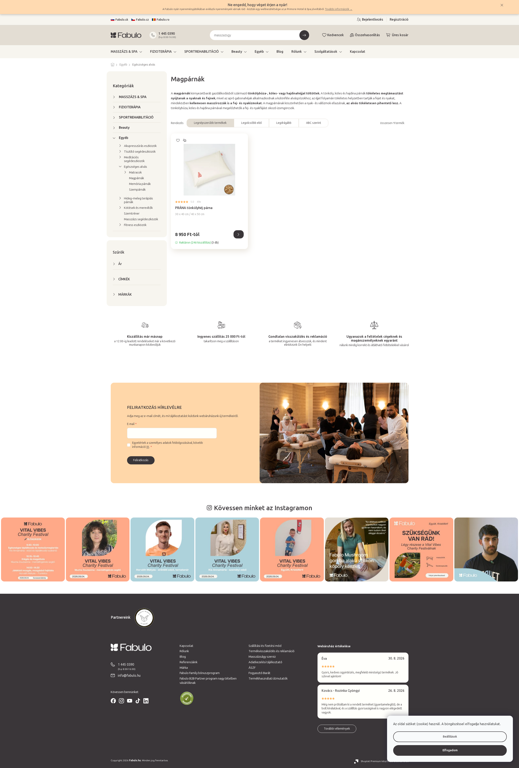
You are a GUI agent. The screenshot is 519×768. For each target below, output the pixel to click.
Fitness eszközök (135, 225)
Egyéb (123, 138)
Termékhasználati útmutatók (268, 678)
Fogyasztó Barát (259, 673)
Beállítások (450, 736)
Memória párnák (140, 184)
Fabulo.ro (163, 19)
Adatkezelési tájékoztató (265, 662)
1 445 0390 (166, 34)
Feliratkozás (140, 460)
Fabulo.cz (142, 19)
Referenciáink (188, 662)
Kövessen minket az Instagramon (263, 508)
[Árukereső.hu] (187, 698)
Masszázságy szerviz (262, 656)
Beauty (124, 128)
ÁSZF (252, 668)
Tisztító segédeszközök (140, 151)
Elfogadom (450, 750)
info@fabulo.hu (129, 675)
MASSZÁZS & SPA (132, 97)
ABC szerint (313, 123)
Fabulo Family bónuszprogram (200, 673)
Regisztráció (399, 19)
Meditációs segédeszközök (134, 159)
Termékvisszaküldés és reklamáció (271, 651)
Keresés (304, 35)
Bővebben (238, 234)
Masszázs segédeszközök (141, 219)
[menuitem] (126, 51)
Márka (184, 668)
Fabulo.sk (121, 19)
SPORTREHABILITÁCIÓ (136, 117)
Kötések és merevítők (138, 208)
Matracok (135, 172)
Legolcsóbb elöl (251, 123)
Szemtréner (131, 213)
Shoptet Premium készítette (377, 761)
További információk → (338, 9)
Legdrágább (283, 123)
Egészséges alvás (135, 167)
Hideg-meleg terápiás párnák (138, 200)
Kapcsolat (186, 646)
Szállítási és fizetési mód (265, 646)
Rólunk (184, 651)
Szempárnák (137, 189)
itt (147, 447)
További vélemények (337, 728)
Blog (183, 656)
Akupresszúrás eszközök (140, 146)
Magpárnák (136, 178)
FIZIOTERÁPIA (130, 107)
